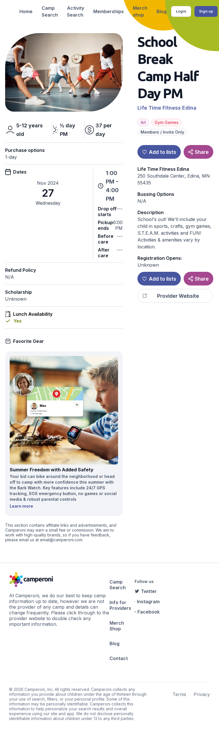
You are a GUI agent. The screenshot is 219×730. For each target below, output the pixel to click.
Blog (162, 11)
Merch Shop (117, 626)
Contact (119, 658)
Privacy (202, 694)
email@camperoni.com (61, 539)
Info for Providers (120, 605)
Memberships (108, 11)
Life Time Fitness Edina (166, 108)
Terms (179, 694)
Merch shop (140, 11)
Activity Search (75, 11)
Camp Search (50, 11)
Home (26, 11)
